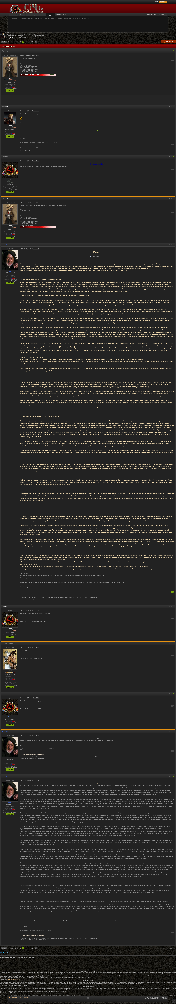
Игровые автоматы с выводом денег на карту (155, 999)
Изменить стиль (16, 997)
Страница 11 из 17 (13, 41)
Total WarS (13, 15)
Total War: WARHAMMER (13, 979)
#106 (170, 606)
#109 (170, 731)
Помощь (26, 997)
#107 (170, 643)
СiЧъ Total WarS (4, 995)
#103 (170, 156)
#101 (170, 51)
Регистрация (163, 1)
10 (20, 41)
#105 (170, 244)
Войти (156, 1)
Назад (4, 41)
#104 (170, 198)
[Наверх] (88, 998)
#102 (170, 106)
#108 (170, 694)
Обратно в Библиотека (169, 948)
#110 (170, 776)
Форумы (50, 15)
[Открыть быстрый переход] (165, 14)
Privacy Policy (172, 995)
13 (27, 41)
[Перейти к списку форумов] (26, 8)
